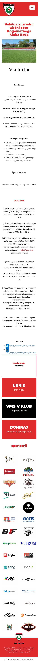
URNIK (19, 387)
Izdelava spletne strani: (12, 659)
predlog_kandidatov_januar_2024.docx (22, 346)
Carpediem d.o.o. (27, 659)
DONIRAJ (19, 429)
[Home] (9, 9)
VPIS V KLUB (19, 408)
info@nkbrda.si (27, 250)
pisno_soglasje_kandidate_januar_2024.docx (21, 353)
